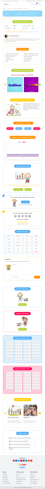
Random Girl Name (10, 59)
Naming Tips (39, 0)
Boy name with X (35, 357)
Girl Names (15, 0)
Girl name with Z (27, 390)
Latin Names (5, 479)
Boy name (9, 31)
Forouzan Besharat (14, 35)
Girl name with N (18, 382)
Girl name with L (36, 379)
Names (4, 0)
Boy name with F (18, 345)
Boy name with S (27, 354)
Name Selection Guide (31, 0)
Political (36, 242)
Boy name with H (35, 345)
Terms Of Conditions (34, 479)
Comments (8, 58)
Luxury (9, 251)
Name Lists (18, 474)
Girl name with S (27, 385)
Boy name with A (9, 342)
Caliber (25, 8)
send (37, 277)
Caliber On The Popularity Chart (31, 55)
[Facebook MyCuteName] (16, 461)
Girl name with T (35, 385)
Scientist (18, 242)
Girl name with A (9, 373)
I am (25, 202)
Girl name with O (27, 382)
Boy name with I (9, 348)
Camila (9, 128)
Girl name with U (9, 388)
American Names (6, 483)
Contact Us (32, 476)
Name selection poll (10, 56)
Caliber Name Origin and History (31, 53)
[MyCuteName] (6, 4)
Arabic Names (6, 481)
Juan (19, 128)
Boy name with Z (27, 360)
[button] (5, 84)
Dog (36, 248)
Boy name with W (27, 357)
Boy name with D (35, 342)
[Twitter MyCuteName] (19, 461)
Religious (18, 235)
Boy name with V (18, 357)
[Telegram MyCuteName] (26, 461)
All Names (36, 251)
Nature (9, 238)
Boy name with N (18, 351)
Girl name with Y (18, 390)
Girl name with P (35, 382)
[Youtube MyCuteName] (31, 461)
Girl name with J (18, 379)
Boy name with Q (9, 354)
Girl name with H (35, 376)
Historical (9, 235)
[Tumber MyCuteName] (24, 461)
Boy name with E (9, 345)
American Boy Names (18, 8)
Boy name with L (35, 348)
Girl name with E (9, 376)
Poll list (28, 189)
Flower (18, 238)
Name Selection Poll (20, 477)
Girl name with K (27, 379)
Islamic (27, 235)
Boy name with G (27, 345)
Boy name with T (35, 354)
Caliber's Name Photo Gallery (12, 53)
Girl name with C (27, 373)
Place (36, 245)
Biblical (36, 235)
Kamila (36, 128)
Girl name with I (9, 379)
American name (23, 31)
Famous (9, 242)
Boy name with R (18, 354)
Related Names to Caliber (11, 55)
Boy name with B (18, 342)
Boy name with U (9, 357)
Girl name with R (18, 385)
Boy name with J (18, 348)
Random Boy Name (28, 58)
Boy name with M (9, 351)
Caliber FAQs (27, 61)
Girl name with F (18, 376)
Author (27, 242)
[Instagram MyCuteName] (14, 461)
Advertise (32, 477)
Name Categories (28, 56)
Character (18, 245)
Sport (27, 245)
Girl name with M (9, 382)
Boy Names (10, 0)
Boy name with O (27, 351)
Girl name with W (27, 388)
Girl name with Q (9, 385)
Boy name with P (35, 351)
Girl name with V (18, 388)
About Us (32, 474)
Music (9, 248)
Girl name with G (27, 376)
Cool (18, 251)
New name (22, 304)
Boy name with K (27, 348)
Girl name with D (35, 373)
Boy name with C (27, 342)
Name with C (15, 31)
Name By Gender (27, 59)
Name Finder (19, 481)
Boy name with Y (18, 360)
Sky (27, 238)
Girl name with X (35, 388)
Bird (36, 238)
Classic (27, 251)
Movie (9, 245)
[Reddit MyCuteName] (29, 461)
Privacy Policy (33, 481)
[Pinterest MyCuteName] (21, 461)
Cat (27, 248)
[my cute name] (22, 466)
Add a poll (17, 189)
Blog (7, 61)
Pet (18, 248)
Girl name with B (18, 373)
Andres (27, 128)
